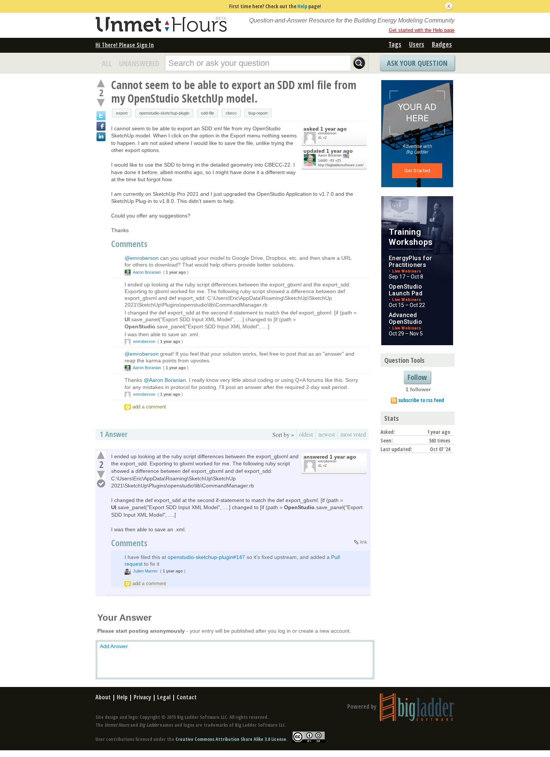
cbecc (231, 113)
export (122, 113)
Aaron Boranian (330, 155)
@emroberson (142, 258)
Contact (187, 697)
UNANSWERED (139, 63)
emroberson (327, 133)
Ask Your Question (417, 63)
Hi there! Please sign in (124, 45)
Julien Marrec (145, 571)
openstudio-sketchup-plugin (164, 113)
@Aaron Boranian (165, 380)
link (363, 542)
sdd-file (207, 113)
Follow (417, 377)
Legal (164, 697)
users (416, 44)
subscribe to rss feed (421, 400)
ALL (107, 63)
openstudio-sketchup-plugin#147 (206, 557)
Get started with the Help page (422, 30)
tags (394, 44)
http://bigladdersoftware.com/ (341, 165)
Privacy (142, 697)
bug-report (258, 113)
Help (302, 6)
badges (442, 44)
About (103, 697)
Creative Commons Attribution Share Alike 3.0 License (230, 739)
